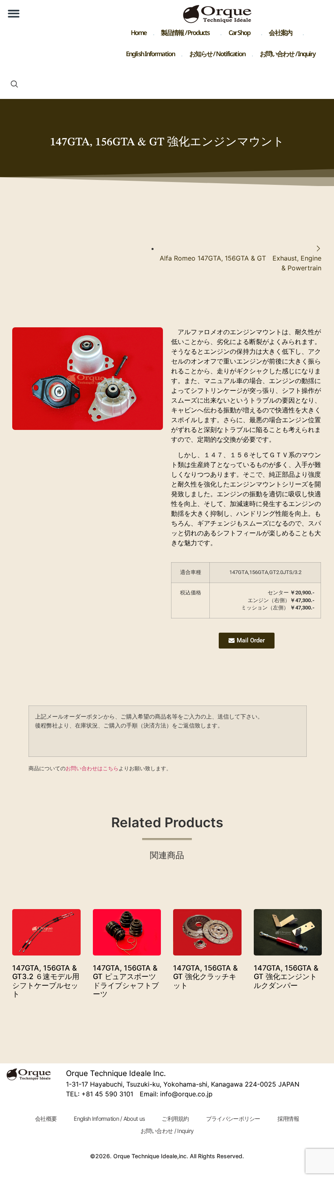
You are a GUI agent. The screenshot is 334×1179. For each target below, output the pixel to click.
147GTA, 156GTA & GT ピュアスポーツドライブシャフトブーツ (126, 981)
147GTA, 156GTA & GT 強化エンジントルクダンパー (286, 977)
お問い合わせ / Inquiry (288, 55)
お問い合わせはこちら (92, 768)
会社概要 (46, 1118)
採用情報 (288, 1118)
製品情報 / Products (185, 34)
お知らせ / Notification (217, 55)
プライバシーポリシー (233, 1118)
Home (138, 34)
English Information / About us (109, 1118)
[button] (13, 13)
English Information (150, 55)
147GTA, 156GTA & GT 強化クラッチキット (205, 977)
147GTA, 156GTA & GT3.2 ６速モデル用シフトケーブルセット (45, 981)
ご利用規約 (175, 1118)
